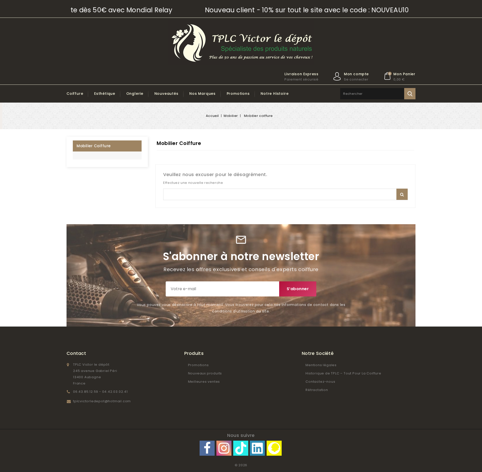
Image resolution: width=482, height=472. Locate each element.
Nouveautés (166, 93)
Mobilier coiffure (94, 145)
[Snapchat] (274, 448)
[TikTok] (240, 448)
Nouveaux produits (205, 373)
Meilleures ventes (204, 381)
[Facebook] (207, 448)
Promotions (238, 93)
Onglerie (134, 93)
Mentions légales (321, 365)
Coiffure (75, 93)
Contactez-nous (320, 381)
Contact (76, 353)
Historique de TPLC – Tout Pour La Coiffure (343, 373)
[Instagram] (223, 448)
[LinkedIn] (257, 448)
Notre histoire (274, 93)
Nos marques (202, 93)
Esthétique (104, 93)
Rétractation (317, 389)
